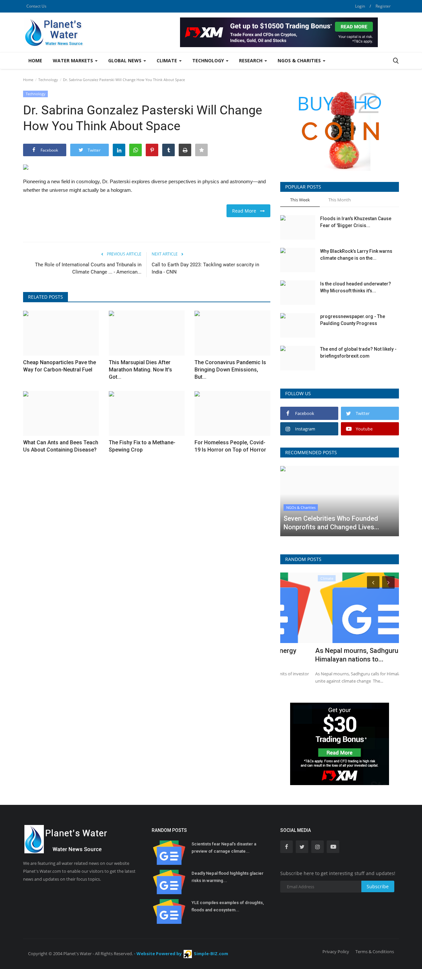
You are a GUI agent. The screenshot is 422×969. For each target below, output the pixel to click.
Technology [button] (208, 60)
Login (360, 6)
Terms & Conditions (374, 951)
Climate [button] (167, 60)
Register (383, 6)
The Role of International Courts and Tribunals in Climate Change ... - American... (88, 268)
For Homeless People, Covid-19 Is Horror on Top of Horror (230, 446)
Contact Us (36, 6)
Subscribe (378, 886)
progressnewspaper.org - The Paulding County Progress (352, 320)
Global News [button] (125, 60)
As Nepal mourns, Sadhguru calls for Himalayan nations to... (335, 655)
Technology (48, 79)
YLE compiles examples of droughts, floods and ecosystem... (228, 906)
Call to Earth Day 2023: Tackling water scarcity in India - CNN (205, 268)
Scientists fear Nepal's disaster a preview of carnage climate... (224, 847)
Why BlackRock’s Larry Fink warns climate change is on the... (356, 255)
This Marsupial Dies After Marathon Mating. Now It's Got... (140, 369)
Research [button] (251, 60)
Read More (246, 211)
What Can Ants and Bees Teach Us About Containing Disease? (60, 446)
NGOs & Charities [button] (300, 60)
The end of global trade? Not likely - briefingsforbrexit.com (358, 352)
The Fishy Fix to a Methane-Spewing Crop (142, 446)
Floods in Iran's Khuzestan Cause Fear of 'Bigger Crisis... (355, 222)
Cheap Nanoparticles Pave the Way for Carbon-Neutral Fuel (59, 366)
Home (35, 60)
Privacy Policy (335, 951)
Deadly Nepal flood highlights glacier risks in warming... (227, 877)
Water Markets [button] (73, 60)
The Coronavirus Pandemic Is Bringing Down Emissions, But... (230, 369)
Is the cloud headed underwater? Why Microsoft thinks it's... (355, 287)
